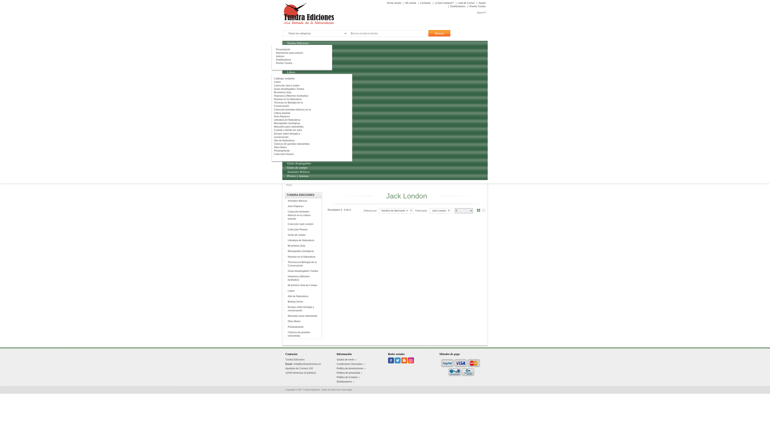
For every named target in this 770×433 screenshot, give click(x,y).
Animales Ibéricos (297, 200)
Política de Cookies (347, 377)
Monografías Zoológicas (301, 251)
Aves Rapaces (296, 206)
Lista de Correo (466, 3)
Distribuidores (457, 6)
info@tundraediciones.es (307, 364)
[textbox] (387, 33)
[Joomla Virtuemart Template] (391, 360)
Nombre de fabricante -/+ (394, 210)
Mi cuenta (410, 3)
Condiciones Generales (350, 364)
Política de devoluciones (350, 368)
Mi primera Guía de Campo (302, 285)
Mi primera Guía (296, 245)
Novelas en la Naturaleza (301, 256)
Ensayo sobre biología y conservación (301, 309)
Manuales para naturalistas (302, 316)
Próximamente (296, 327)
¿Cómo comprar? (444, 3)
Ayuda (482, 3)
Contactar (425, 3)
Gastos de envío (345, 359)
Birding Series (295, 301)
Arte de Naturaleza (298, 296)
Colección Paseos (298, 229)
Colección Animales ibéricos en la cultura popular (299, 215)
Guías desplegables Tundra (303, 271)
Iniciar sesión (394, 3)
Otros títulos (294, 321)
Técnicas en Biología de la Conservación (302, 264)
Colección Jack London (300, 224)
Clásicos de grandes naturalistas (299, 334)
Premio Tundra (477, 6)
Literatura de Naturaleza (301, 240)
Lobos (291, 290)
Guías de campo (297, 235)
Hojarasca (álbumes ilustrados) (299, 278)
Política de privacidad (348, 372)
